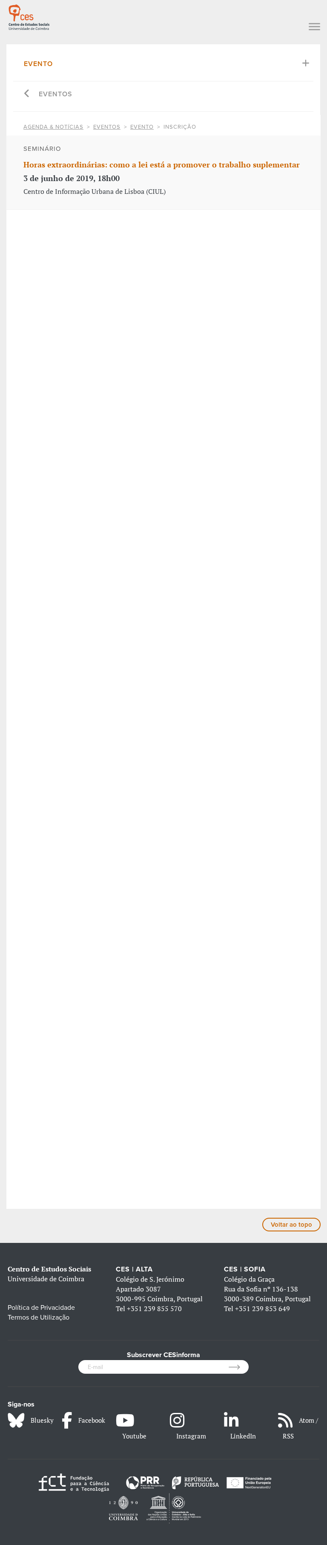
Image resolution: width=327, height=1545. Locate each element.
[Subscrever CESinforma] (239, 1367)
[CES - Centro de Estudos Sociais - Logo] (29, 16)
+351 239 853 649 (262, 1308)
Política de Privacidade (41, 1307)
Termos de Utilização (38, 1317)
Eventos (55, 94)
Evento (38, 64)
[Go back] (27, 94)
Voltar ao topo (291, 1224)
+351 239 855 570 (154, 1308)
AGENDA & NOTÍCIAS (53, 127)
